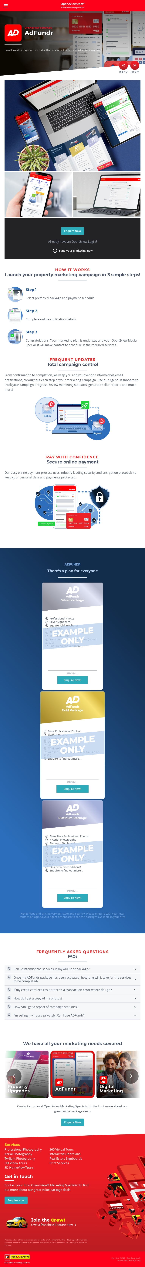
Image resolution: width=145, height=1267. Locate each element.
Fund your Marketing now (76, 250)
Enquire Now (72, 231)
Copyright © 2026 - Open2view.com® (125, 1259)
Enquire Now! (72, 680)
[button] (14, 1076)
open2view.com (72, 6)
